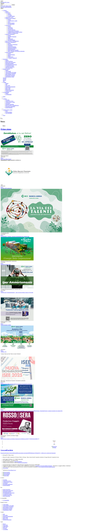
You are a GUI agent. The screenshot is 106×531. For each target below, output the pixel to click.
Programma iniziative (9, 63)
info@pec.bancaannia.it (22, 462)
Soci (4, 81)
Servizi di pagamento (12, 46)
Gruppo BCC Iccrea (9, 17)
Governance (7, 25)
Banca (2, 158)
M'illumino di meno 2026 (6, 264)
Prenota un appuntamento (10, 86)
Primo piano (6, 129)
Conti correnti (8, 71)
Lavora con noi (8, 91)
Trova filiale (7, 85)
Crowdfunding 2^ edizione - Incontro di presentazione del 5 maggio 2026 (15, 236)
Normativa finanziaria (9, 34)
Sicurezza (5, 528)
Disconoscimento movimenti (22, 453)
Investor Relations (8, 52)
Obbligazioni (10, 38)
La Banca (5, 10)
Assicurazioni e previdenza (10, 73)
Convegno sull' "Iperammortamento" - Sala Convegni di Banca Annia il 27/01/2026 (17, 292)
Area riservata (3, 7)
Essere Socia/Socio (9, 61)
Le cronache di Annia (9, 65)
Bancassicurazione (11, 39)
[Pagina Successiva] (54, 446)
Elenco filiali (7, 87)
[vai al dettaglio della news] (17, 154)
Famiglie (4, 77)
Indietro (6, 11)
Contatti (4, 82)
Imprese (4, 80)
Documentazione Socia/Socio (11, 64)
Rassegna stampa (11, 23)
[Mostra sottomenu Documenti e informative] (15, 42)
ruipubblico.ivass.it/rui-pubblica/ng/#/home (44, 465)
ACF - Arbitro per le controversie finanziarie (47, 453)
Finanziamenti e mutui (9, 76)
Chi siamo (7, 12)
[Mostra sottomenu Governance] (10, 25)
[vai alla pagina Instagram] (6, 473)
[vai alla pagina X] (6, 475)
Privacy (4, 523)
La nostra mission (11, 16)
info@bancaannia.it (18, 461)
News (9, 21)
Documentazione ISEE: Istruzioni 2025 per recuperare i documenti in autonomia (16, 384)
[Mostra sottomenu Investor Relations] (12, 52)
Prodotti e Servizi (6, 69)
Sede (6, 84)
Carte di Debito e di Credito (10, 72)
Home (4, 96)
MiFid (9, 37)
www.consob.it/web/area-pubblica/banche (47, 466)
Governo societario (11, 29)
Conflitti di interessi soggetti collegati (15, 32)
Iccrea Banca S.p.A (12, 470)
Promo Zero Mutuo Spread (6, 159)
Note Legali (5, 525)
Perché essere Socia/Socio (10, 62)
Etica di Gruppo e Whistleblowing (12, 41)
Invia (2, 1)
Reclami (15, 453)
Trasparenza (10, 45)
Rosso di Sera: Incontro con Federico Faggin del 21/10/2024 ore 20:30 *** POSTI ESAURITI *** (20, 438)
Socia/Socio (5, 59)
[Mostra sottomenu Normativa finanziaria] (14, 34)
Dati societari (10, 28)
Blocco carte (7, 88)
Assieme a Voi (3, 351)
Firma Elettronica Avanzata (13, 50)
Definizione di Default (12, 47)
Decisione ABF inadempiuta (6, 188)
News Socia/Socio (9, 67)
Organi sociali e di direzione (13, 30)
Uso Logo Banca (11, 24)
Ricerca (2, 3)
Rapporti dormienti (11, 49)
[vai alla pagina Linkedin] (6, 474)
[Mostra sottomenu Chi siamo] (9, 12)
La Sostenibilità (6, 92)
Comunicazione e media (10, 18)
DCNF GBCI (10, 56)
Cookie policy (5, 526)
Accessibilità (5, 529)
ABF (29, 453)
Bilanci (9, 55)
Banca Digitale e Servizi (10, 74)
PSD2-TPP (5, 527)
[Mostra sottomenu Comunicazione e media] (15, 18)
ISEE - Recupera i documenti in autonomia (16, 51)
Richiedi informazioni (9, 90)
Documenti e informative (10, 42)
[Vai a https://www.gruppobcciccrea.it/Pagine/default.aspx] (4, 2)
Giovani (4, 79)
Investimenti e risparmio (10, 75)
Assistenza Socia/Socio (9, 66)
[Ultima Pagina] (54, 447)
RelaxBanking (8, 7)
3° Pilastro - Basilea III (12, 58)
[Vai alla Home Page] (5, 6)
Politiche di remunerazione (13, 33)
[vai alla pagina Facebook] (6, 472)
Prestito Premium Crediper (6, 324)
